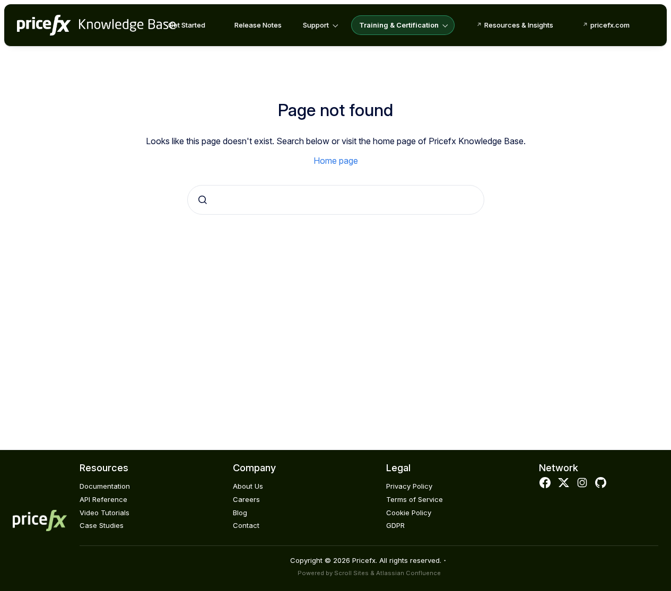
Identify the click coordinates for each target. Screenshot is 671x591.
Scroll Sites (351, 573)
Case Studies (102, 525)
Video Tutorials (104, 512)
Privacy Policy (409, 486)
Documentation (105, 486)
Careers (246, 499)
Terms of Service (414, 499)
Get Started (186, 25)
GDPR (395, 525)
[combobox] (336, 200)
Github (601, 483)
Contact (246, 525)
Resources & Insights (518, 25)
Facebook (545, 483)
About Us (248, 486)
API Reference (103, 499)
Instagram (582, 483)
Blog (240, 512)
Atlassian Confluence (408, 573)
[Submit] (202, 199)
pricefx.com (610, 25)
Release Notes (258, 25)
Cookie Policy (408, 512)
